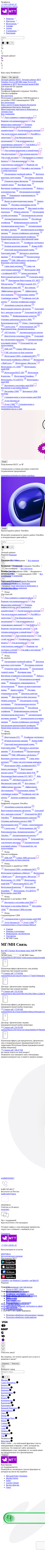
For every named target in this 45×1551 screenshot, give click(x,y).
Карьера (23, 105)
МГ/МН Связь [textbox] (27, 955)
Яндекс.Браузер (12, 1485)
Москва (4, 1380)
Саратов (4, 1426)
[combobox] (27, 955)
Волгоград (5, 1388)
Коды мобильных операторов (18, 1302)
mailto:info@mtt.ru (8, 1194)
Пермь (4, 1416)
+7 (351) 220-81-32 (9, 4)
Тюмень (4, 1431)
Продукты (10, 21)
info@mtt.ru (6, 1254)
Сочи (3, 1428)
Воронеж (5, 1390)
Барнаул (4, 1385)
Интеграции (11, 24)
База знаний (11, 1300)
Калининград (7, 1400)
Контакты (16, 107)
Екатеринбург (7, 1393)
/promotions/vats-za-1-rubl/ (11, 409)
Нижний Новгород (9, 1408)
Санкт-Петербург (8, 1383)
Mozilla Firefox (12, 1478)
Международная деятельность (14, 109)
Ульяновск (5, 1433)
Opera (8, 1487)
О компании (11, 31)
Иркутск (5, 1395)
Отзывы (16, 105)
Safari (8, 1480)
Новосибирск (7, 1410)
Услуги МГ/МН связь (18, 82)
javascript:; (5, 1209)
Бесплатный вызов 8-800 (28, 84)
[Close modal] (3, 1343)
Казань (4, 1398)
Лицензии (25, 107)
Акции (9, 28)
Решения (10, 19)
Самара (4, 1423)
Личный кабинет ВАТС (11, 80)
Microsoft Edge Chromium (16, 1476)
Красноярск (6, 1405)
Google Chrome (12, 1483)
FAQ (8, 1298)
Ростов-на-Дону (8, 1418)
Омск (3, 1413)
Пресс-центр (6, 105)
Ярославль (5, 1441)
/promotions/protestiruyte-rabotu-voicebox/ (18, 475)
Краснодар (6, 1403)
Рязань (4, 1421)
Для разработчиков (29, 1296)
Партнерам (10, 33)
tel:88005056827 (7, 1178)
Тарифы (9, 26)
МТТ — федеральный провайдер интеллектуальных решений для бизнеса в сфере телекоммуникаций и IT (21, 1306)
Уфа (3, 1436)
